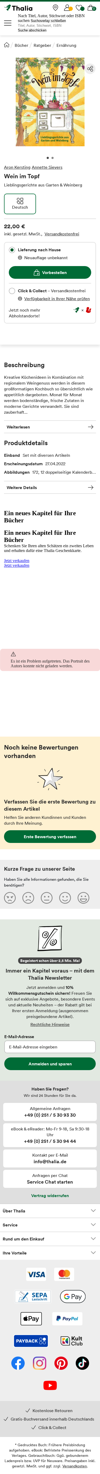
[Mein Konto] (67, 7)
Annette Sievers (47, 167)
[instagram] (39, 1364)
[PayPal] (67, 1319)
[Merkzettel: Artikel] (79, 7)
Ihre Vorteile (15, 1253)
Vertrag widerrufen (50, 1195)
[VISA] (36, 1275)
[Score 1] (10, 897)
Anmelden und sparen (50, 1064)
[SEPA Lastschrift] (32, 1297)
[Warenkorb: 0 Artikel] (90, 7)
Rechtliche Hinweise (50, 1024)
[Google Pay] (72, 1297)
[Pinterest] (61, 1364)
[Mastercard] (64, 1275)
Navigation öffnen (8, 23)
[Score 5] (83, 897)
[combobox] (12, 250)
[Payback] (31, 1341)
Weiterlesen (18, 427)
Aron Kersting (17, 167)
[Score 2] (28, 897)
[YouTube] (50, 1386)
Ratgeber (42, 45)
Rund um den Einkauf (23, 1239)
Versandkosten (74, 1465)
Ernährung (66, 45)
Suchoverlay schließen (48, 21)
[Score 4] (65, 897)
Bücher (21, 45)
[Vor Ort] (55, 7)
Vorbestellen (54, 272)
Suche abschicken (32, 30)
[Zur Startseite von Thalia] (30, 7)
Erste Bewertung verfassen (50, 836)
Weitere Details (22, 487)
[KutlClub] (72, 1341)
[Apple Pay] (31, 1319)
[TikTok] (82, 1364)
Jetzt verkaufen (16, 560)
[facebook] (18, 1364)
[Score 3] (47, 897)
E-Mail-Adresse (19, 1036)
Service (10, 1225)
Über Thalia (14, 1211)
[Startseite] (6, 44)
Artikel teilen (90, 68)
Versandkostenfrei (62, 233)
